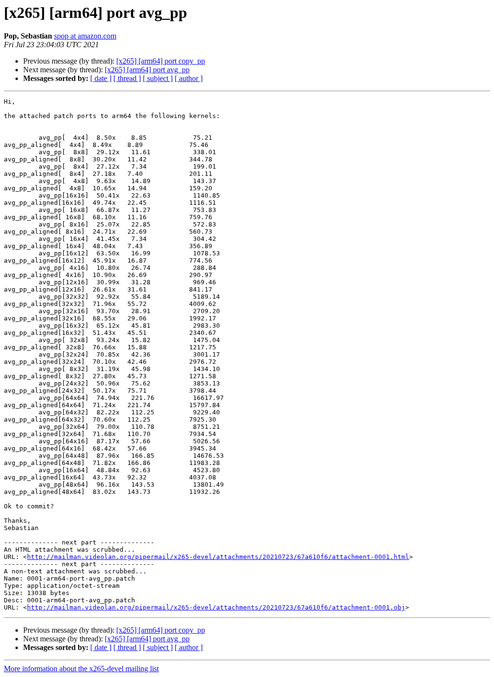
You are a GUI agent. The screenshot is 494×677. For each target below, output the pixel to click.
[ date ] (100, 78)
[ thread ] (127, 78)
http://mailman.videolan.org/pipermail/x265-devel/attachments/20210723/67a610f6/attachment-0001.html (218, 556)
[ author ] (189, 78)
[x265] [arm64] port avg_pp (147, 70)
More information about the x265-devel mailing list (81, 668)
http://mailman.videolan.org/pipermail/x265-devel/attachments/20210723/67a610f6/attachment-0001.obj (216, 607)
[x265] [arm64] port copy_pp (160, 61)
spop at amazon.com (85, 36)
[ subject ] (158, 78)
